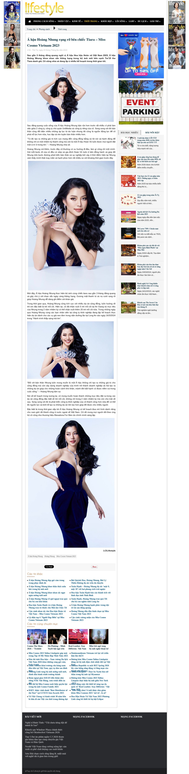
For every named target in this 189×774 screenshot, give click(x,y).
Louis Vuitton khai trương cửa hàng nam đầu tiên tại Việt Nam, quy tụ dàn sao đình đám (48, 668)
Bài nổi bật (152, 132)
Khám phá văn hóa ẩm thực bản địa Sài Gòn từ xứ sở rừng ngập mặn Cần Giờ (148, 267)
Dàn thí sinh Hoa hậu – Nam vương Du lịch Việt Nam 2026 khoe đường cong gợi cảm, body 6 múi (48, 662)
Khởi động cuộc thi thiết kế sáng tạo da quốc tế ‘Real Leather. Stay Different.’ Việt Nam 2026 (90, 687)
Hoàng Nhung (50, 556)
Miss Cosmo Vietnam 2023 (66, 556)
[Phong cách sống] (45, 9)
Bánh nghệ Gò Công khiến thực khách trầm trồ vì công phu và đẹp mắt (147, 286)
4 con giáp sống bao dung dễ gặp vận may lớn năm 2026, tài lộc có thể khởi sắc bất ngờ (149, 159)
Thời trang (62, 29)
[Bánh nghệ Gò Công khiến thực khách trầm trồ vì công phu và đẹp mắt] (128, 288)
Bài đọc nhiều (129, 132)
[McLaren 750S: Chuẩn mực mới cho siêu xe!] (128, 233)
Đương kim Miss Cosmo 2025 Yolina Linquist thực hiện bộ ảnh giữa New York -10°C (89, 680)
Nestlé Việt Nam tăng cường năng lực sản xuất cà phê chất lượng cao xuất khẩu (45, 747)
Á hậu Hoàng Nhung (35, 556)
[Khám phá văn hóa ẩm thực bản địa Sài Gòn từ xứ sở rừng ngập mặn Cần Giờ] (128, 269)
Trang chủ (31, 29)
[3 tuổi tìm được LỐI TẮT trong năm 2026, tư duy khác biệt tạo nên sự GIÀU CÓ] (128, 143)
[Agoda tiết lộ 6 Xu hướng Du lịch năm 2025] (128, 217)
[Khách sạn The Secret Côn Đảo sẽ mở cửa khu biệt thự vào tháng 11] (128, 307)
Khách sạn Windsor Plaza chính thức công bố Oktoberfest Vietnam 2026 (43, 731)
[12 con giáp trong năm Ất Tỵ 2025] (128, 200)
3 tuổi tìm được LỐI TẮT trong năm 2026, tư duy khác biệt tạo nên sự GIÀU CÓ (148, 140)
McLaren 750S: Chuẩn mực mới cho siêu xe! (147, 230)
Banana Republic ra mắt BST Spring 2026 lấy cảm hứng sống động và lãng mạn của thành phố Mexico (90, 668)
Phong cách (44, 29)
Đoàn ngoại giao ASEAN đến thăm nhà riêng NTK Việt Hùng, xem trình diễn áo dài (47, 680)
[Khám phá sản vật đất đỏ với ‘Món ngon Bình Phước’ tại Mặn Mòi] (128, 250)
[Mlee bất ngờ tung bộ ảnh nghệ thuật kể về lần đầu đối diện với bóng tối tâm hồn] (98, 637)
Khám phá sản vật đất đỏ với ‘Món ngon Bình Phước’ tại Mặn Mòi (148, 247)
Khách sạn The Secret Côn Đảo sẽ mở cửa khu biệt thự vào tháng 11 (147, 305)
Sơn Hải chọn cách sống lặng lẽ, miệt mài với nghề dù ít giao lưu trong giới (45, 754)
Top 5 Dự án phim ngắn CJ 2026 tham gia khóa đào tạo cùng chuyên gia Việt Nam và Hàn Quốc (44, 739)
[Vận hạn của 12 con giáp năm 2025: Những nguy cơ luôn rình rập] (128, 181)
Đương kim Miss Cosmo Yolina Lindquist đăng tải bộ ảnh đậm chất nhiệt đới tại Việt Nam (90, 662)
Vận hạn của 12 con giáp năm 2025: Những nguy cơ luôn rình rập (148, 178)
